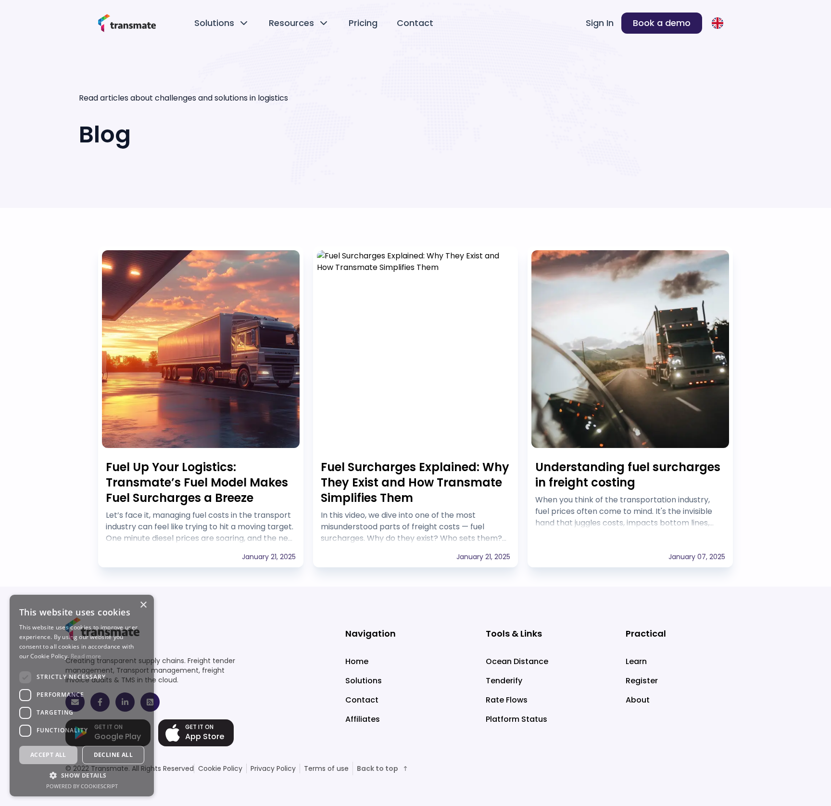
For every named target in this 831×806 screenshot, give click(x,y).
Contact (415, 23)
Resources (291, 23)
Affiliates (362, 719)
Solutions (214, 23)
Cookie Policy (220, 768)
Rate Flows (507, 699)
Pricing (363, 23)
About (638, 699)
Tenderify (504, 680)
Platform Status (516, 719)
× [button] (143, 605)
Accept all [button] (48, 755)
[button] (81, 775)
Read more (86, 656)
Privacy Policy (273, 768)
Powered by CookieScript (82, 786)
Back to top (377, 768)
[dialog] (82, 695)
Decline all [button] (113, 755)
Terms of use (326, 768)
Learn (636, 661)
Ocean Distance (517, 661)
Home (356, 661)
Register (642, 680)
